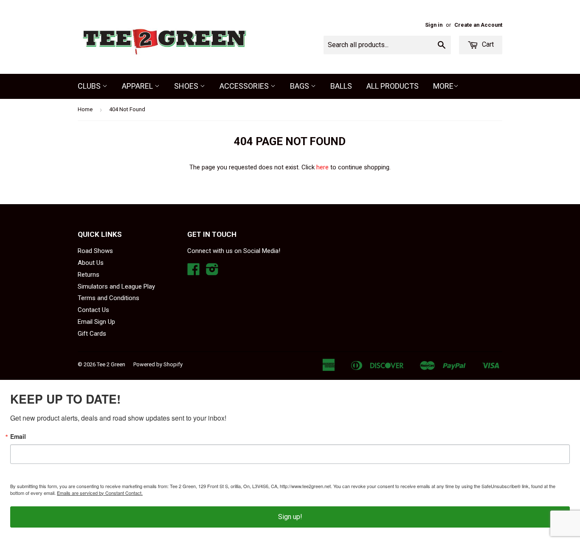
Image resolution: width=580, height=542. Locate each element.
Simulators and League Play (116, 286)
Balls (341, 85)
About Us (91, 263)
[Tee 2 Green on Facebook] (193, 272)
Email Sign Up (96, 322)
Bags (300, 85)
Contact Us (93, 310)
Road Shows (95, 251)
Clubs (90, 85)
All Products (392, 85)
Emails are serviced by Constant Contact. (100, 492)
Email (18, 436)
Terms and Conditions (108, 298)
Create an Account (478, 25)
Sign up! (290, 517)
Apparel (138, 85)
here (322, 167)
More (443, 85)
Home (85, 109)
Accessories (245, 85)
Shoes (187, 85)
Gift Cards (92, 333)
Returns (88, 274)
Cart (487, 44)
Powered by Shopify (158, 364)
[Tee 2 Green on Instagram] (212, 272)
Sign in (433, 25)
